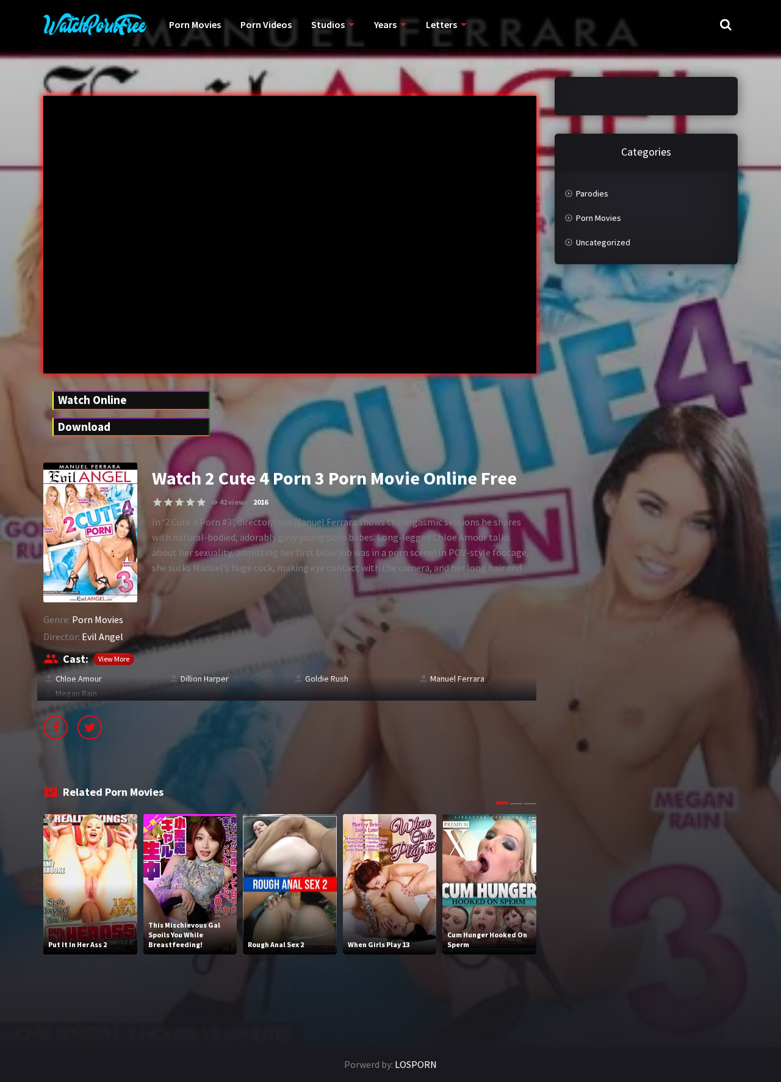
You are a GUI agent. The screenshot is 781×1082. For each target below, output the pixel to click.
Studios (328, 24)
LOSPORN (416, 1064)
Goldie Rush (326, 678)
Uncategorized (603, 242)
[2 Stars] (168, 502)
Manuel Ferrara (457, 678)
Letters (441, 24)
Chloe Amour (79, 678)
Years (385, 24)
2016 (260, 502)
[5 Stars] (201, 502)
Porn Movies (195, 24)
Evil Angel (102, 636)
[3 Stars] (179, 502)
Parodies (592, 193)
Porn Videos (266, 24)
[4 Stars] (190, 502)
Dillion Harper (205, 678)
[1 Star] (157, 502)
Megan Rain (76, 693)
